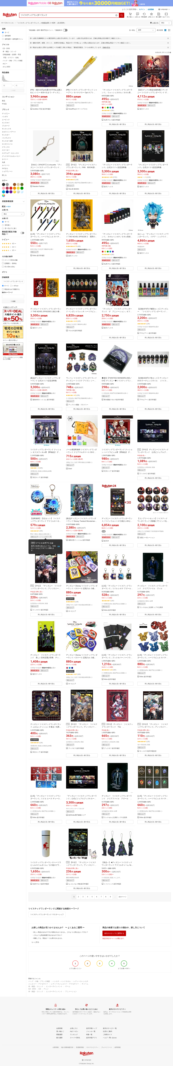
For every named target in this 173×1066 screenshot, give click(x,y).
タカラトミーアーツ (9, 132)
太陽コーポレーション (147, 537)
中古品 (4, 104)
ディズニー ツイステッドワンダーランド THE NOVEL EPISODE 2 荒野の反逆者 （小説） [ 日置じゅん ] (81, 236)
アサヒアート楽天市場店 (148, 333)
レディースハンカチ (80, 981)
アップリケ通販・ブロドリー (78, 405)
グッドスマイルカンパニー (11, 156)
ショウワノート (7, 171)
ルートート (6, 165)
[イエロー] (18, 188)
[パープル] (10, 191)
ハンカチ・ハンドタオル (62, 981)
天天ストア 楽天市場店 (40, 477)
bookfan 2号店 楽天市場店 (42, 109)
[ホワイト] (10, 184)
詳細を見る (106, 47)
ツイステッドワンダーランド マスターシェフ (47, 914)
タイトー (5, 159)
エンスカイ (6, 123)
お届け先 (5, 210)
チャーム (85, 984)
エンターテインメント (54, 986)
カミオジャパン (7, 144)
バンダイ (5, 116)
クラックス (6, 147)
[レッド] (10, 188)
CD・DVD (32, 989)
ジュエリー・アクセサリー (38, 984)
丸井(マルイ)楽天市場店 (112, 120)
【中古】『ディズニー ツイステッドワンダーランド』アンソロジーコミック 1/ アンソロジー (152, 727)
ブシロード (6, 126)
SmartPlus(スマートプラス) (77, 109)
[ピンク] (3, 188)
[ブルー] (3, 191)
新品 (3, 101)
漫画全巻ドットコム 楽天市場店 (43, 400)
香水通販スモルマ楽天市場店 (114, 400)
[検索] (121, 15)
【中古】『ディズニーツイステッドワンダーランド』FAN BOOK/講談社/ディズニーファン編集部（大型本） (81, 167)
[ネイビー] (7, 191)
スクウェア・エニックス (10, 153)
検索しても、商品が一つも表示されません (47, 938)
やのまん (5, 168)
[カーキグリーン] (21, 184)
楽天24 (106, 541)
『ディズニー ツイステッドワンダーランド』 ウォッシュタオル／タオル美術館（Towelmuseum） (117, 92)
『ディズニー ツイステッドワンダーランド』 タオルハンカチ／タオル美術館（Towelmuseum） (117, 236)
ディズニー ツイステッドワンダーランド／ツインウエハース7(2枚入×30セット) (117, 521)
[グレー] (7, 184)
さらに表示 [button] (6, 67)
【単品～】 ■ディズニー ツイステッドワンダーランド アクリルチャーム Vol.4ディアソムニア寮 (117, 865)
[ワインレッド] (7, 188)
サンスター (6, 135)
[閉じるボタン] (168, 38)
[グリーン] (21, 188)
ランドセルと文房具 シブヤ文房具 (151, 607)
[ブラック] (3, 184)
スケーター (6, 150)
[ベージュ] (18, 184)
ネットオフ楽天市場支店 (148, 751)
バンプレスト (6, 138)
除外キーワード (7, 292)
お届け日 (5, 218)
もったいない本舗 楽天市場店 (78, 884)
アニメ (46, 989)
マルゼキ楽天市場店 (75, 331)
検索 (13, 90)
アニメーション (71, 991)
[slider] (2, 81)
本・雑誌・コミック (35, 986)
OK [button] (58, 546)
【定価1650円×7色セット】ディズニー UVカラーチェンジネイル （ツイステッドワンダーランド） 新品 (154, 380)
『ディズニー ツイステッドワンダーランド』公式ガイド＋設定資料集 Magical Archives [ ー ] (117, 167)
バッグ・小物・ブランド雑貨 (39, 981)
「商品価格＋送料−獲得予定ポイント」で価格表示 (45, 30)
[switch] (22, 233)
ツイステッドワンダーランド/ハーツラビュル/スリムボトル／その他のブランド (45, 865)
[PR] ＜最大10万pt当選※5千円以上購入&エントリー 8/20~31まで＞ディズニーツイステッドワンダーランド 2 (46, 92)
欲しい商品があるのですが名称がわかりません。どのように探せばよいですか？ (60, 932)
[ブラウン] (14, 184)
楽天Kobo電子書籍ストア (77, 815)
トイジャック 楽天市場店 (112, 884)
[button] (164, 10)
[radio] (3, 32)
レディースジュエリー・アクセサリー (65, 984)
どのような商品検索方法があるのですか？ (47, 935)
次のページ (122, 897)
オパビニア (72, 611)
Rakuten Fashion (38, 186)
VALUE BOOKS (73, 189)
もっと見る (35, 942)
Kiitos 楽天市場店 (38, 255)
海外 (9, 206)
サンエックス (6, 129)
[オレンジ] (14, 188)
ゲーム (67, 986)
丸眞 (3, 162)
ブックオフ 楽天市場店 (147, 474)
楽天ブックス (144, 109)
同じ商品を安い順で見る (117, 124)
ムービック (6, 120)
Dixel (70, 469)
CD (40, 989)
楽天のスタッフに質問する (114, 933)
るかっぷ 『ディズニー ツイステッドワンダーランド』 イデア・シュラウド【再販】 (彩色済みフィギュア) (153, 236)
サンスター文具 (7, 141)
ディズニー (6, 113)
